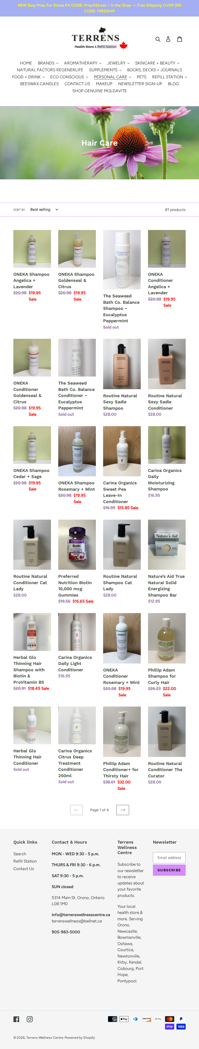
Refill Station (25, 861)
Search (19, 853)
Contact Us (23, 868)
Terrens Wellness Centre (45, 1038)
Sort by (19, 210)
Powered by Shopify (80, 1038)
